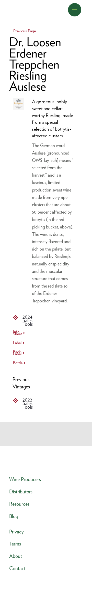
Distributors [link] (20, 492)
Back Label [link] (17, 353)
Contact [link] (17, 568)
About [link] (15, 556)
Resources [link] (19, 504)
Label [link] (17, 343)
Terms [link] (15, 544)
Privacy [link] (16, 532)
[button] (74, 9)
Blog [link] (13, 516)
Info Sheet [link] (17, 333)
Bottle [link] (17, 363)
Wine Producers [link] (25, 479)
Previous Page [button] (24, 30)
